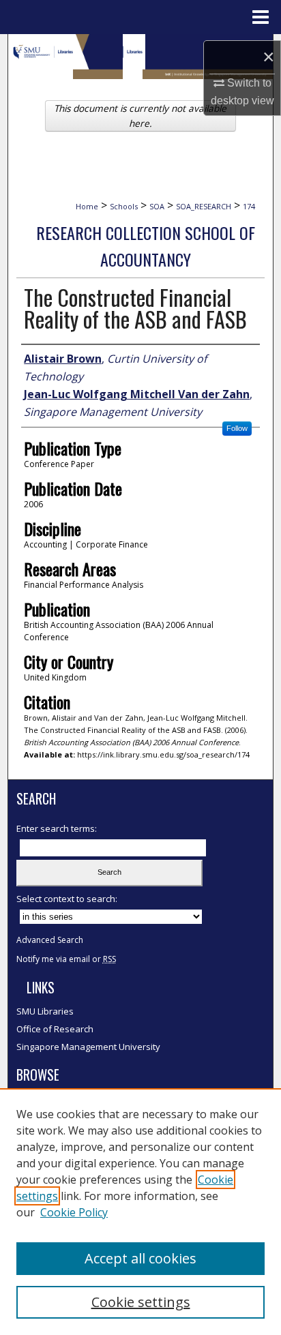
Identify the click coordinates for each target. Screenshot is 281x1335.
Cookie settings (140, 1302)
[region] (140, 1211)
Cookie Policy (74, 1212)
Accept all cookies (140, 1258)
